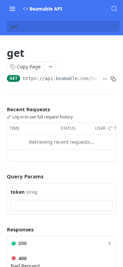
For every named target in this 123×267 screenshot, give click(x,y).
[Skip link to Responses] (2, 229)
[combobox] (61, 205)
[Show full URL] (105, 79)
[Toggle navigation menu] (12, 8)
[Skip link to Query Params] (2, 176)
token (18, 192)
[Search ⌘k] (114, 8)
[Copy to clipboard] (113, 79)
